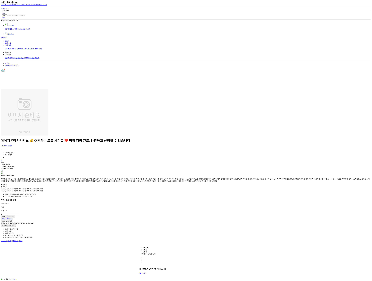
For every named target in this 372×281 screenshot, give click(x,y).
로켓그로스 (35, 58)
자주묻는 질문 (9, 49)
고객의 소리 (27, 49)
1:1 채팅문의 (18, 49)
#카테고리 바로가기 (30, 5)
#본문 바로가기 (42, 5)
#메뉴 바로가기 (18, 5)
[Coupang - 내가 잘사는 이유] (5, 8)
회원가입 (8, 43)
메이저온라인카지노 (12, 65)
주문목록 (8, 29)
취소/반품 (14, 29)
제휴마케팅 (27, 58)
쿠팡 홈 (7, 63)
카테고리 (4, 37)
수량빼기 (4, 216)
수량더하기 (11, 216)
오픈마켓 (8, 58)
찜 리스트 (20, 29)
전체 (3, 13)
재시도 (14, 279)
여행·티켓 (14, 58)
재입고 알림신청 (6, 221)
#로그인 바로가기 (7, 5)
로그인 (7, 41)
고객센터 (8, 45)
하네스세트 (142, 273)
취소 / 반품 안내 (36, 49)
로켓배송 (21, 58)
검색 (3, 17)
